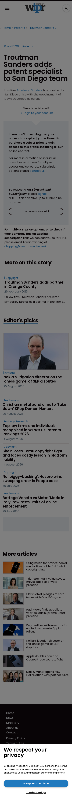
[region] (36, 771)
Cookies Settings (36, 792)
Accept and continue (36, 783)
